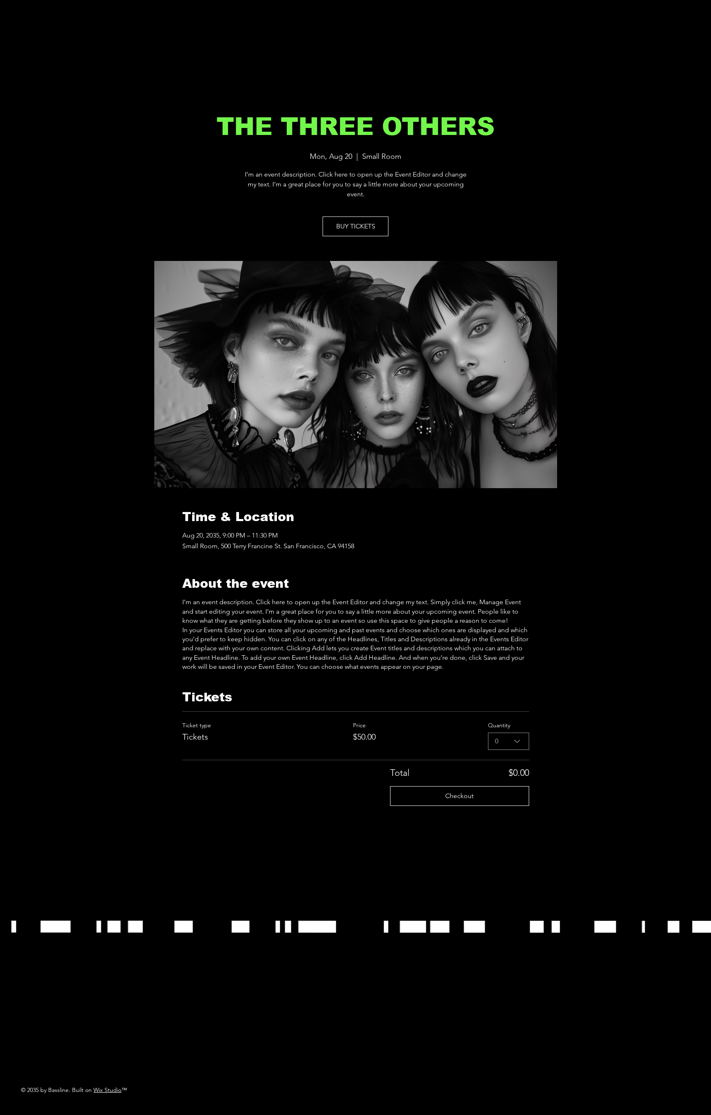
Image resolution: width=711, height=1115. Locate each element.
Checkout (459, 796)
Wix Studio (107, 1090)
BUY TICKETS (355, 226)
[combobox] (508, 741)
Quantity (499, 725)
